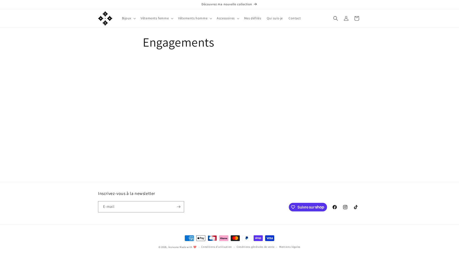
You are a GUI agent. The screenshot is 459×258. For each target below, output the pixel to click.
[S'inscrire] (178, 206)
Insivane (173, 247)
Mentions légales (290, 246)
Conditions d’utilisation (216, 246)
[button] (128, 18)
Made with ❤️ (188, 247)
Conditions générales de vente (255, 246)
